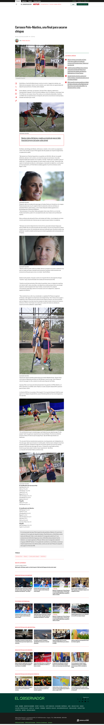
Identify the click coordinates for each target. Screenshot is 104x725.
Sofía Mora (43, 556)
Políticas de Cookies (19, 722)
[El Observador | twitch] (88, 701)
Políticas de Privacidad (30, 722)
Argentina (24, 1)
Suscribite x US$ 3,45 (82, 4)
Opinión (37, 708)
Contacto (50, 722)
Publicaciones (72, 708)
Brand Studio (75, 706)
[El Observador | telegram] (85, 701)
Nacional (42, 706)
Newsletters (81, 708)
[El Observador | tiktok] (88, 699)
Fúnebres (42, 708)
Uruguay (18, 1)
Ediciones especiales (62, 708)
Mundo (82, 706)
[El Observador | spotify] (82, 701)
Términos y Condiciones (41, 722)
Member (21, 706)
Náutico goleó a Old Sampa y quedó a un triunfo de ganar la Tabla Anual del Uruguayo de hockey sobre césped (35, 567)
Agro (69, 706)
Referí (37, 706)
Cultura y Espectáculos (21, 708)
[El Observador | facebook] (80, 699)
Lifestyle (31, 708)
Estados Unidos (37, 1)
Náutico (25, 556)
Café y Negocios (50, 706)
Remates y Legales (51, 708)
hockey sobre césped (34, 556)
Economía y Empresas (61, 706)
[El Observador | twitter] (77, 699)
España (30, 1)
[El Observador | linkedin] (79, 701)
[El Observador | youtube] (85, 699)
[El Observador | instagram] (82, 699)
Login (73, 4)
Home (16, 706)
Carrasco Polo (19, 556)
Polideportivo (45, 4)
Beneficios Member (29, 706)
